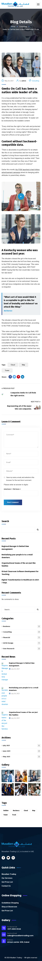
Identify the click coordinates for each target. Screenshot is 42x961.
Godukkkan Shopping (10, 903)
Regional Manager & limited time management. (15, 547)
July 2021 (21, 745)
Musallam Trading (9, 874)
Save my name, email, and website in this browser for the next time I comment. (20, 479)
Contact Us (6, 886)
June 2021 (21, 751)
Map (23, 365)
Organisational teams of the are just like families (19, 564)
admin (24, 81)
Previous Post (9, 388)
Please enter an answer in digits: (16, 485)
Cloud (13, 365)
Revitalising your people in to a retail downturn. (17, 556)
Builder (6, 810)
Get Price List (7, 882)
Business (21, 626)
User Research (21, 649)
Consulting (23, 27)
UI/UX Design (21, 643)
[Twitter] (14, 377)
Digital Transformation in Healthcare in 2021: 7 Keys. (20, 581)
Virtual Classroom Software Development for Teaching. (20, 572)
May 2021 (21, 757)
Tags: (4, 365)
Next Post (35, 402)
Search (5, 521)
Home (13, 27)
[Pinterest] (18, 377)
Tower (7, 370)
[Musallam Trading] (15, 4)
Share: (4, 377)
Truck (14, 815)
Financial (21, 637)
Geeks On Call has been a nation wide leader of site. (20, 90)
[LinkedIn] (22, 377)
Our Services (7, 878)
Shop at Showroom (9, 907)
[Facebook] (10, 377)
